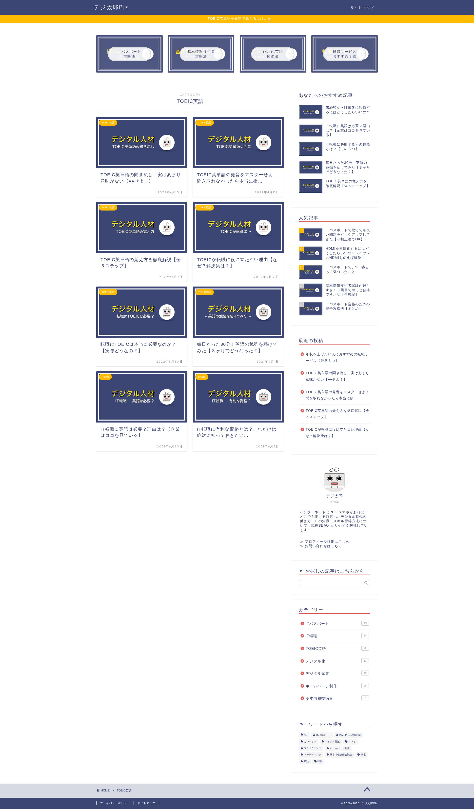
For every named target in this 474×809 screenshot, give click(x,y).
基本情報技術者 (336, 698)
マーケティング (312, 754)
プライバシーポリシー (115, 803)
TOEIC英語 (336, 648)
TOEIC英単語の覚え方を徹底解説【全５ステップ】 (337, 414)
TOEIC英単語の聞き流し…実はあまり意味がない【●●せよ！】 (337, 376)
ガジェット (310, 741)
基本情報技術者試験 (341, 754)
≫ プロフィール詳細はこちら (324, 541)
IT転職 (336, 636)
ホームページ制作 (336, 686)
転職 (319, 761)
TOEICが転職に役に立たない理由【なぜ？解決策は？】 (337, 433)
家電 (363, 754)
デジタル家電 (336, 673)
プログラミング (312, 748)
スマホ (352, 741)
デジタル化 (336, 661)
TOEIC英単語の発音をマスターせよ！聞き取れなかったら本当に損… (337, 395)
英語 (306, 761)
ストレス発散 (332, 741)
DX (305, 735)
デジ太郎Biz (111, 7)
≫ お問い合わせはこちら (321, 546)
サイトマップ (362, 7)
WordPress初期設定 (350, 735)
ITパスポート (336, 623)
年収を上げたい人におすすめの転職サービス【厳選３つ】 (337, 357)
